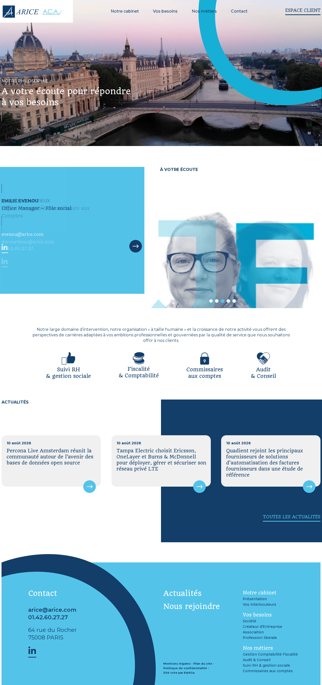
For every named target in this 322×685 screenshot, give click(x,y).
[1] (211, 301)
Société (249, 621)
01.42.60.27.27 (17, 248)
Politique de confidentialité (185, 668)
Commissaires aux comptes (268, 671)
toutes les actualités (291, 516)
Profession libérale (260, 637)
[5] (234, 301)
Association (253, 632)
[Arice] (32, 16)
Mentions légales (177, 663)
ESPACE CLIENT (302, 10)
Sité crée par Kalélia (178, 672)
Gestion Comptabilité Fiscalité (270, 654)
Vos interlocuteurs (259, 604)
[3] (222, 301)
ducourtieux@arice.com (28, 241)
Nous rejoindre (191, 606)
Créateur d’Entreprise (262, 626)
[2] (217, 301)
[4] (228, 301)
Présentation (255, 599)
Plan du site (202, 663)
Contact (239, 11)
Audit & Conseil (256, 660)
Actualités (182, 593)
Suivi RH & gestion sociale (266, 665)
